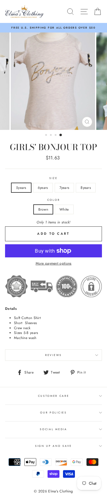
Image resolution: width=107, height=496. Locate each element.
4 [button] (60, 135)
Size (53, 178)
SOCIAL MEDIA (53, 429)
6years (43, 187)
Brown (43, 209)
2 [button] (51, 135)
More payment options (54, 263)
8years (86, 187)
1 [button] (46, 135)
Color (53, 200)
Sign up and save (53, 446)
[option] (53, 27)
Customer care (53, 396)
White (64, 209)
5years (21, 187)
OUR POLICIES (53, 412)
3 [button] (56, 135)
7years (64, 187)
